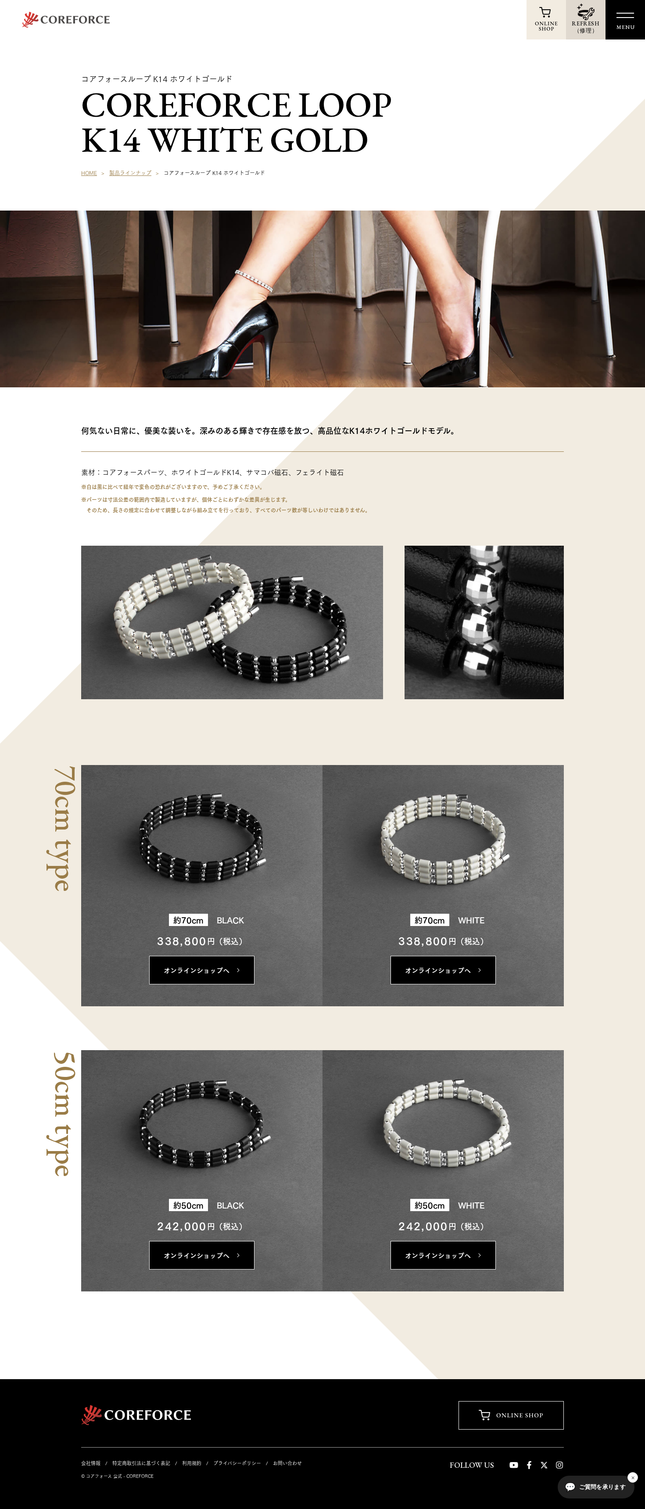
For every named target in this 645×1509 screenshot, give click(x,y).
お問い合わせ (287, 1463)
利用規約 (191, 1463)
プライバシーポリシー (237, 1463)
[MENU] (625, 15)
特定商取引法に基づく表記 (141, 1463)
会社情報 (90, 1463)
